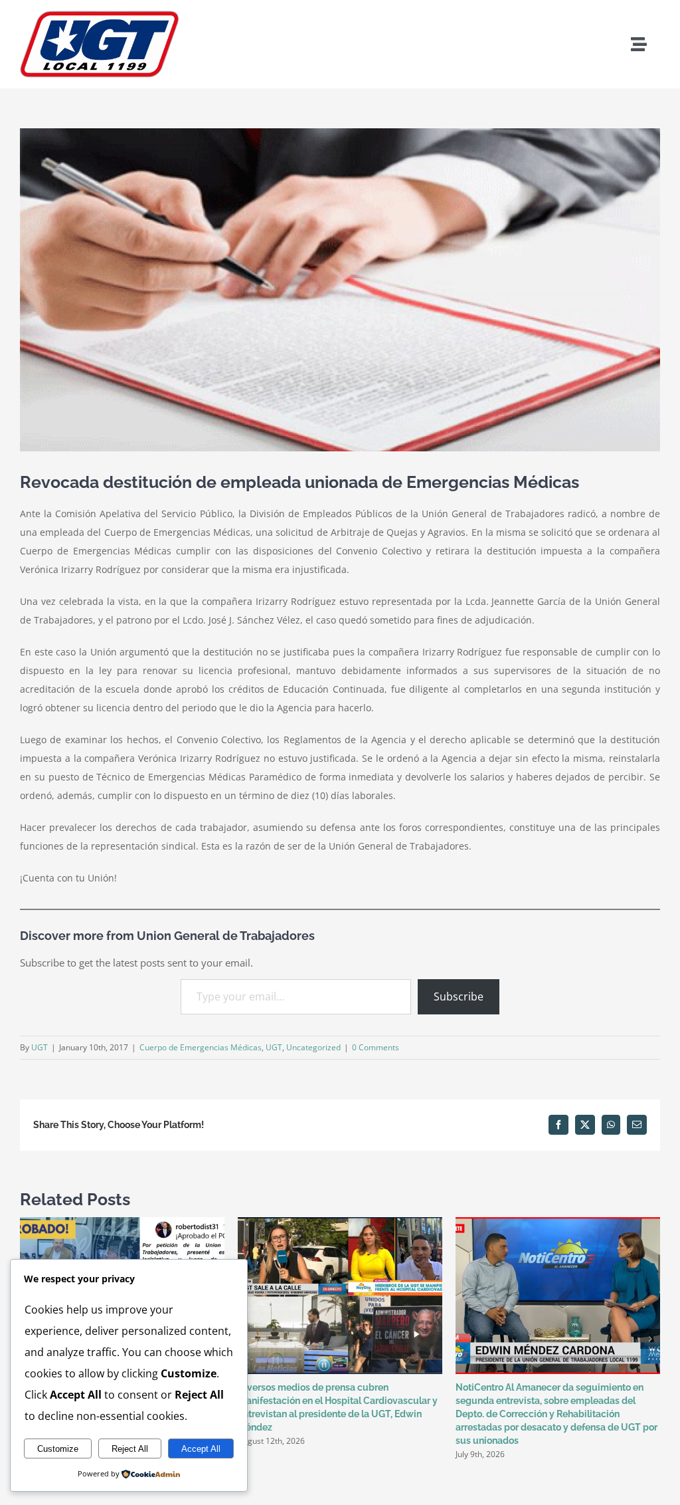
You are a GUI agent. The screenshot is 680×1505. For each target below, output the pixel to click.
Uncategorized (313, 1047)
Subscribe (458, 996)
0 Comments (375, 1047)
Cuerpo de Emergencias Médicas (200, 1047)
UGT (39, 1047)
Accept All (200, 1449)
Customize (57, 1449)
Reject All (130, 1449)
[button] (650, 1339)
